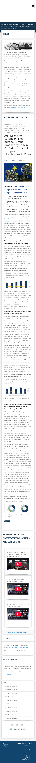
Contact (29, 743)
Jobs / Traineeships (25, 750)
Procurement (25, 748)
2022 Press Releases (11, 700)
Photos (9, 674)
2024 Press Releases (11, 693)
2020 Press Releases (11, 707)
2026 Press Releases (11, 686)
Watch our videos (19, 729)
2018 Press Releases (11, 715)
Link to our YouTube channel (18, 632)
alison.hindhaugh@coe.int (17, 107)
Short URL (7, 521)
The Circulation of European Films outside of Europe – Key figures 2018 (16, 189)
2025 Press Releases (11, 689)
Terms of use (20, 743)
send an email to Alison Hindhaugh (19, 647)
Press (5, 682)
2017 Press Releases (11, 718)
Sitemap (25, 746)
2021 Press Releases (11, 704)
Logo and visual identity (14, 672)
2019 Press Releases (11, 711)
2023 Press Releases (11, 697)
